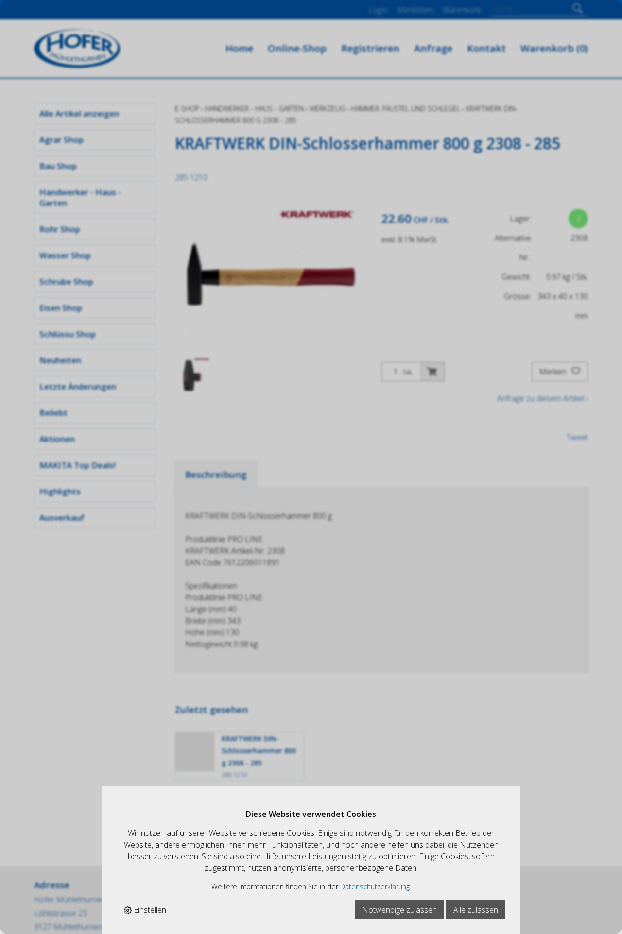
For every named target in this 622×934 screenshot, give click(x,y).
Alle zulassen (475, 909)
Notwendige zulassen (399, 909)
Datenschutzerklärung (375, 886)
